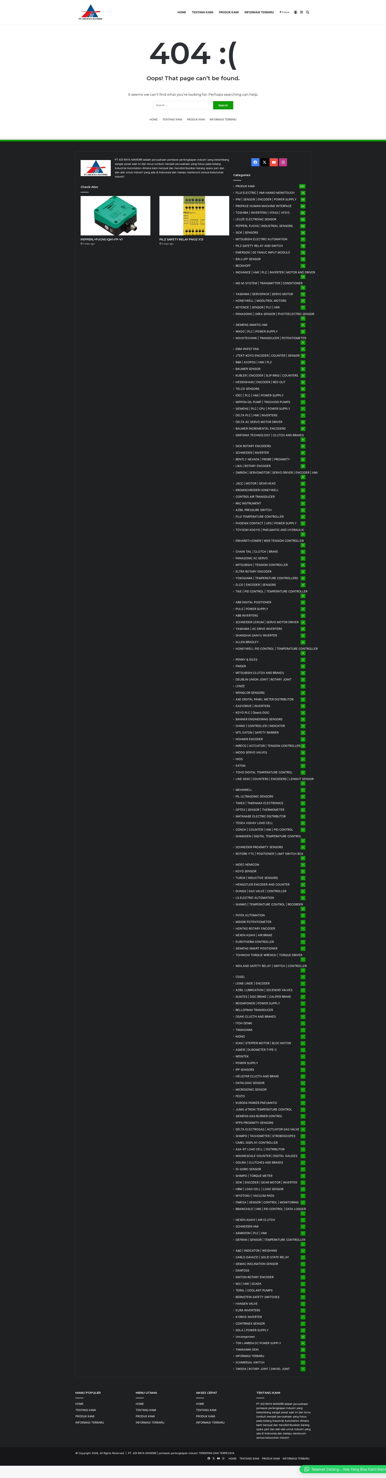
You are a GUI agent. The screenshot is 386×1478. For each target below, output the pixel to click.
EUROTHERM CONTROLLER (255, 941)
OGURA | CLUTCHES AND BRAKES (259, 1162)
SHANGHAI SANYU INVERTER (256, 635)
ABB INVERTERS (247, 615)
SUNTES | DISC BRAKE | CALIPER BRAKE (263, 996)
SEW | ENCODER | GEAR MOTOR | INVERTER (266, 1182)
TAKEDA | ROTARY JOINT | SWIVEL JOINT (263, 1368)
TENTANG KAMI (202, 12)
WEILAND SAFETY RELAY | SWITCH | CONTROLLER (271, 966)
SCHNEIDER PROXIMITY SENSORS (259, 847)
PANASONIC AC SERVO (252, 558)
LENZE (240, 686)
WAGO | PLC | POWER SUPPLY (257, 331)
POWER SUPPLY (247, 1063)
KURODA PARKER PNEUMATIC (256, 1102)
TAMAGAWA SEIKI (247, 1349)
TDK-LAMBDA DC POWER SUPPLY (258, 1343)
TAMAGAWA (244, 1030)
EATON (240, 765)
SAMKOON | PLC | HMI (251, 1233)
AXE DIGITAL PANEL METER (265, 699)
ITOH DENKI (244, 1023)
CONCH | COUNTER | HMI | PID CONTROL (264, 829)
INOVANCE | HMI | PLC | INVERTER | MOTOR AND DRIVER (275, 272)
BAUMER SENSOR (248, 369)
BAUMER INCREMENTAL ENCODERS (261, 428)
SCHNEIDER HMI (247, 1226)
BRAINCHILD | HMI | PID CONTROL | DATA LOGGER (271, 1209)
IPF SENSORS (245, 1069)
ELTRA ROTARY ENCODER (253, 571)
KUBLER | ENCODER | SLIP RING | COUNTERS (267, 375)
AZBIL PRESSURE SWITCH (254, 510)
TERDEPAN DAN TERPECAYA (216, 1453)
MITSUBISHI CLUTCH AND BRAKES (260, 672)
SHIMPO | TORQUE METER (254, 1175)
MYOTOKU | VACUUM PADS (255, 1195)
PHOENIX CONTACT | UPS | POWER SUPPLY (266, 523)
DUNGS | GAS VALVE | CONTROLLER (261, 891)
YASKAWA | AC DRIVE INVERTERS (259, 628)
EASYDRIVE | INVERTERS (253, 706)
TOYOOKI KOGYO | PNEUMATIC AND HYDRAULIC (270, 530)
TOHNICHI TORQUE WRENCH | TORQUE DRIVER (269, 955)
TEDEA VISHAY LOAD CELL (254, 823)
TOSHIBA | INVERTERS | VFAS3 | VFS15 (263, 212)
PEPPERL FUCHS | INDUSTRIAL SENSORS (264, 226)
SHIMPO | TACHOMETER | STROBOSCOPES (265, 1136)
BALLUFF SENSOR (248, 259)
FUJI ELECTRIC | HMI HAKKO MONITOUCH (265, 192)
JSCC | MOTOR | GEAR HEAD (256, 483)
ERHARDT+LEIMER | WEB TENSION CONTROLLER (270, 540)
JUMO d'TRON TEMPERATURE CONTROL (264, 1109)
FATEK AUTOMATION (250, 915)
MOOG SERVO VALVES (251, 752)
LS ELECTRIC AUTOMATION (255, 897)
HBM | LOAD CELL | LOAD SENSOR (259, 1189)
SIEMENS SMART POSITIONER (256, 948)
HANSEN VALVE (247, 1303)
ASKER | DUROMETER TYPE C (256, 1049)
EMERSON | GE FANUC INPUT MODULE (263, 252)
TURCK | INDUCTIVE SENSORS (257, 878)
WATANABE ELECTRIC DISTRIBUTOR (261, 816)
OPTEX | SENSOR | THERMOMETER (260, 809)
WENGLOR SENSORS (250, 692)
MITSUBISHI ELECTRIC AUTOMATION (261, 239)
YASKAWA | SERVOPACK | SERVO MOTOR (264, 294)
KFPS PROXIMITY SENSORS (254, 1122)
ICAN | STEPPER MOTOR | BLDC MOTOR (263, 1043)
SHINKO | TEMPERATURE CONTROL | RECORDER (269, 904)
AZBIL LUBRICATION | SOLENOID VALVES (264, 990)
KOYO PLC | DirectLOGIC (252, 712)
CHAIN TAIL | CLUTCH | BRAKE (257, 551)
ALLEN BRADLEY (247, 642)
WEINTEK (242, 1056)
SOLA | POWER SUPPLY (252, 1330)
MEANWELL (244, 789)
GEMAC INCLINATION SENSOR (257, 1264)
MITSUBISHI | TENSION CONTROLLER (262, 565)
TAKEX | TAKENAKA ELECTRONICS (259, 803)
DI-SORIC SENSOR (248, 1169)
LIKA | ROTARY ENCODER (253, 466)
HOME (182, 12)
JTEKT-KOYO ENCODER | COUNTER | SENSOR (268, 355)
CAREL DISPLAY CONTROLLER (257, 1142)
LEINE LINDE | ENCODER (253, 983)
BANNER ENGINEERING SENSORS (259, 719)
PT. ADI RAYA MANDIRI (142, 1453)
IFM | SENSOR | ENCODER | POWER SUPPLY (266, 199)
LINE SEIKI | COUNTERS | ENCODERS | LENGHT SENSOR (275, 779)
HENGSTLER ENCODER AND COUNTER (263, 884)
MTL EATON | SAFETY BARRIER (257, 732)
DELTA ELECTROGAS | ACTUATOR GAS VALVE (267, 1129)
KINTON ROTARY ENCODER (255, 1277)
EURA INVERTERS (248, 1310)
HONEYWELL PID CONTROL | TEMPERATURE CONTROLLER (277, 648)
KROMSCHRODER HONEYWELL (257, 490)
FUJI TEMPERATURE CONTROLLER (260, 516)
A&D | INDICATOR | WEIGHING (256, 1250)
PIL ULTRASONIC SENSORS (254, 796)
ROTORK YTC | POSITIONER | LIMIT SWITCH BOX (269, 853)
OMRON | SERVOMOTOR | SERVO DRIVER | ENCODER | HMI (277, 472)
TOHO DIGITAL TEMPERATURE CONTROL (264, 772)
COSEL (240, 976)
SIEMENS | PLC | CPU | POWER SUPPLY (263, 408)
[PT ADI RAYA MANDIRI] (90, 12)
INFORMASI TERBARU (259, 12)
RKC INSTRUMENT (248, 503)
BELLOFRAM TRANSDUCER (254, 1010)
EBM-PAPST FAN (247, 349)
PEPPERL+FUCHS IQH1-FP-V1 (102, 239)
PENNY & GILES (246, 659)
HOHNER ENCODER (249, 739)
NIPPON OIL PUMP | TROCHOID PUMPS (263, 402)
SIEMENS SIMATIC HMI (251, 324)
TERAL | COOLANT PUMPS (254, 1290)
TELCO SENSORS (247, 388)
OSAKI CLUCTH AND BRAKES (256, 1016)
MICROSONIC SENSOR (251, 1089)
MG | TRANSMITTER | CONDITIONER (269, 283)
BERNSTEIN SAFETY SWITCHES (257, 1297)
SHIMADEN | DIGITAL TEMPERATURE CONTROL (268, 836)
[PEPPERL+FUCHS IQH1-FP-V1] (115, 215)
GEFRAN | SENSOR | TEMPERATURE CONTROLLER (270, 1239)
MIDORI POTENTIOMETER (253, 922)
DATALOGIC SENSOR (250, 1083)
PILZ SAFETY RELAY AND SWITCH (259, 245)
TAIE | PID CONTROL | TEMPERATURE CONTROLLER (271, 591)
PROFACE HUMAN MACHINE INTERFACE (264, 206)
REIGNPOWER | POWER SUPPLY (258, 1003)
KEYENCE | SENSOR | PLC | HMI (258, 307)
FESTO (240, 1096)
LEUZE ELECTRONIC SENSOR (256, 219)
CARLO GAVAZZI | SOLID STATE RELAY (262, 1257)
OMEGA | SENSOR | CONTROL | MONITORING (267, 1202)
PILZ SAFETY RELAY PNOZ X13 (181, 239)
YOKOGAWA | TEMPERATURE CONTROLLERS (267, 578)
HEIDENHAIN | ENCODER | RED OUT (260, 382)
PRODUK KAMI (229, 12)
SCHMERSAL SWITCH (250, 1362)
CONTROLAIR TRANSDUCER (255, 496)
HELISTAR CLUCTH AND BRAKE (257, 1076)
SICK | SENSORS (247, 232)
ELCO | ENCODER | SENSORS (256, 584)
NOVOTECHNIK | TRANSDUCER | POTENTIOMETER (271, 338)
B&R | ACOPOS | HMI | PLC (254, 362)
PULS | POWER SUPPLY (252, 609)
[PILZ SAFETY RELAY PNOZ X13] (194, 215)
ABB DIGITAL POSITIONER (253, 602)
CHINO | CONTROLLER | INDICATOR (260, 726)
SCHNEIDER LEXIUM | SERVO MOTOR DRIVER (267, 622)
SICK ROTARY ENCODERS (253, 446)
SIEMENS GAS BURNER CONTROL (259, 1116)
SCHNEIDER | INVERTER (252, 452)
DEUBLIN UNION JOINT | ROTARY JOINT (264, 679)
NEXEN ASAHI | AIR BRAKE (254, 935)
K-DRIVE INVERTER (249, 1317)
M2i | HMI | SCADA (248, 1283)
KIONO (240, 1036)
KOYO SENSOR (246, 871)
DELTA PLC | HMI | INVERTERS (256, 415)
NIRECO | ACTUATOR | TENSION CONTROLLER (268, 745)
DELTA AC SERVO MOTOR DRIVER (259, 422)
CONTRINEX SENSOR (250, 1323)
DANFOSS (242, 1270)
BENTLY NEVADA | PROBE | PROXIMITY (263, 459)
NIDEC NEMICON (247, 864)
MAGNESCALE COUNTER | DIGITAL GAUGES (266, 1156)
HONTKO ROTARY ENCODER (255, 928)
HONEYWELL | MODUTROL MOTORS (261, 300)
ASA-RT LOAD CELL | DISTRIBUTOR (260, 1149)
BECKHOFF (243, 265)
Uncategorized (245, 1336)
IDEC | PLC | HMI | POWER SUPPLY (260, 395)
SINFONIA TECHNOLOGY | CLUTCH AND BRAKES (270, 435)
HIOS (239, 759)
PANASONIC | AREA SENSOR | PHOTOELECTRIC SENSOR (275, 314)
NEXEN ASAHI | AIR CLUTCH (255, 1219)
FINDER (241, 666)
